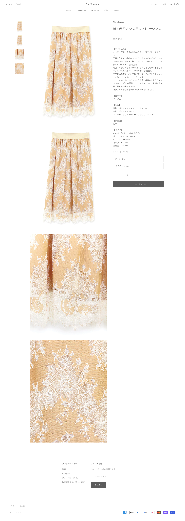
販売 (106, 10)
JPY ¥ (8, 4)
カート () (174, 4)
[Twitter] (124, 152)
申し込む (98, 485)
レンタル (95, 10)
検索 (164, 4)
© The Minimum (15, 513)
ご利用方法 (81, 10)
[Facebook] (120, 152)
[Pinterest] (127, 152)
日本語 (18, 4)
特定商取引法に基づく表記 (73, 482)
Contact (116, 10)
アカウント (155, 4)
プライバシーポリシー (71, 477)
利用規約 (66, 473)
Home (68, 10)
